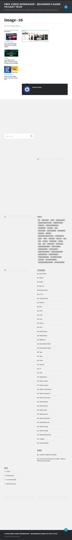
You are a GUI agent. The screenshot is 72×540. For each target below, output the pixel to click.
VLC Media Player (56, 257)
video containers (43, 251)
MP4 (39, 241)
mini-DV (59, 238)
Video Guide (43, 410)
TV (40, 368)
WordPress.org (11, 484)
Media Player (43, 335)
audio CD (41, 225)
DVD (56, 228)
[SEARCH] (31, 136)
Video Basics (43, 377)
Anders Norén (15, 536)
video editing (42, 254)
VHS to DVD (59, 243)
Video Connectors (44, 393)
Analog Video (60, 220)
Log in (8, 471)
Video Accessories (44, 246)
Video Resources (44, 422)
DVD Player (41, 230)
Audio (41, 282)
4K (39, 220)
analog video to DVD (44, 222)
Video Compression (45, 389)
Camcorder (41, 228)
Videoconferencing (45, 434)
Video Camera (56, 246)
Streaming (53, 241)
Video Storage (43, 430)
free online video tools (45, 235)
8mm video (45, 220)
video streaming (43, 257)
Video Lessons (43, 414)
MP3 (65, 238)
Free (40, 319)
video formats (53, 254)
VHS (44, 243)
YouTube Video (44, 443)
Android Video (58, 222)
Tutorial (41, 364)
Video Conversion (44, 397)
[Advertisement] (19, 116)
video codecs (54, 249)
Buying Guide (43, 290)
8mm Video (42, 273)
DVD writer (61, 230)
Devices (41, 302)
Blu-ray (41, 286)
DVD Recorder (51, 230)
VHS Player (50, 243)
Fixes (40, 315)
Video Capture (42, 249)
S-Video (45, 241)
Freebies (48, 233)
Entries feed (10, 475)
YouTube (41, 259)
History (41, 323)
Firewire (41, 233)
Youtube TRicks (59, 262)
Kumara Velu (15, 26)
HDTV (45, 238)
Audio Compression (52, 225)
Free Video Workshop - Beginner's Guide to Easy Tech (33, 534)
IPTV (40, 327)
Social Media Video (45, 348)
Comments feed (11, 479)
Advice (41, 277)
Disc (40, 306)
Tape (40, 352)
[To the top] (66, 530)
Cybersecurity (43, 298)
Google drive (59, 235)
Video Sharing (43, 426)
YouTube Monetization (45, 262)
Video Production (44, 418)
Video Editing (43, 401)
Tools (40, 356)
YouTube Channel (51, 259)
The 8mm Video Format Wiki (48, 454)
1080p (52, 220)
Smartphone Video (45, 344)
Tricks (41, 360)
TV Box (60, 241)
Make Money (43, 331)
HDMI (39, 238)
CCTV (41, 294)
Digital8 (50, 228)
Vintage (41, 439)
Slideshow (42, 339)
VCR (39, 243)
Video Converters (56, 251)
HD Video (51, 238)
